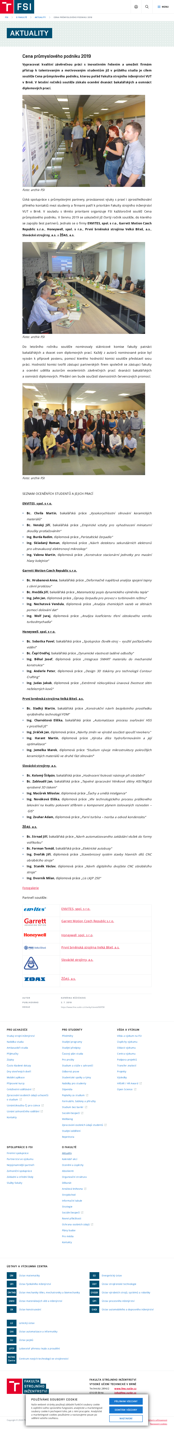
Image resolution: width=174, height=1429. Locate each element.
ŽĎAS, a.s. (68, 979)
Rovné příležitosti (71, 1218)
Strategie (67, 1206)
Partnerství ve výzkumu (20, 1159)
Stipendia (67, 1089)
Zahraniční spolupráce (19, 1171)
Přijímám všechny (126, 1401)
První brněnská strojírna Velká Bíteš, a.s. (90, 947)
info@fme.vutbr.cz (125, 1392)
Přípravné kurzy (15, 1083)
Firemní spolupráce (18, 1153)
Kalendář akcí (69, 1159)
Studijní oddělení (71, 1130)
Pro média (68, 1236)
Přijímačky (12, 1053)
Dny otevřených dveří (19, 1071)
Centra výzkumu (126, 1053)
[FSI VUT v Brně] (17, 7)
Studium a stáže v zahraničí (77, 1065)
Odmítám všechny (126, 1409)
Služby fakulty (14, 1182)
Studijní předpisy (71, 1047)
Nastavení (126, 1418)
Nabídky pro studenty (74, 1083)
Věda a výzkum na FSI (129, 1035)
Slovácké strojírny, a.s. (77, 960)
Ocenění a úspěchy (73, 1165)
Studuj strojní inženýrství (20, 1035)
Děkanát (67, 1182)
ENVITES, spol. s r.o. (75, 909)
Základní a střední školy (20, 1176)
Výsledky (122, 1077)
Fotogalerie (30, 888)
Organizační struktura (74, 1176)
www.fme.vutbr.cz (125, 1388)
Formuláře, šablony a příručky (79, 1101)
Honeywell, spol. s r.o (76, 935)
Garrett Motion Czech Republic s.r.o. (87, 921)
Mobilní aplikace (16, 1077)
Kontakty (12, 1117)
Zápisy (10, 1059)
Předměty (67, 1035)
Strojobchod (69, 1194)
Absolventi (68, 1171)
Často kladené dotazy (19, 1065)
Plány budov (69, 1230)
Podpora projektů (127, 1059)
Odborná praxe (70, 1071)
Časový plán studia (72, 1053)
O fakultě (21, 17)
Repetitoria (68, 1136)
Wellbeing (67, 1119)
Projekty (121, 1071)
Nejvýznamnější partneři (20, 1165)
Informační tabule (72, 1200)
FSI (6, 17)
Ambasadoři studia (17, 1047)
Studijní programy (72, 1041)
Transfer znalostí (126, 1065)
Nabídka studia (15, 1041)
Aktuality (40, 17)
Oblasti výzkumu (126, 1047)
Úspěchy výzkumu (127, 1041)
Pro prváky (68, 1059)
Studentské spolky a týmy (76, 1077)
